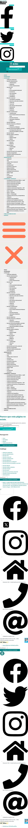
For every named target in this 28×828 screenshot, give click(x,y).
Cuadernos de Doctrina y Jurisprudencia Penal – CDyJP (16, 190)
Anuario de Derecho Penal (12, 184)
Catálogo (7, 78)
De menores (12, 91)
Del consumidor (13, 93)
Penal (11, 149)
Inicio (5, 75)
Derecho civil (10, 87)
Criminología (12, 146)
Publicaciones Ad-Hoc (10, 213)
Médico (11, 139)
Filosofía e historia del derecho (14, 154)
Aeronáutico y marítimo (15, 99)
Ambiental (12, 84)
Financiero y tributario (15, 126)
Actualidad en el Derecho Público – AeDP (16, 180)
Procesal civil (10, 175)
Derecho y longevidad (12, 152)
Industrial (12, 108)
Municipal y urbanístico (15, 119)
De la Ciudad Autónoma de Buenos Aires (17, 115)
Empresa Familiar (10, 168)
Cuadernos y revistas (10, 178)
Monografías (7, 157)
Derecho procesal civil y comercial (14, 151)
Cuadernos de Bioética (12, 186)
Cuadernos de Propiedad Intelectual (15, 200)
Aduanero (12, 125)
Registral (12, 143)
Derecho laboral (10, 133)
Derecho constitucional (12, 111)
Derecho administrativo (12, 81)
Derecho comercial (11, 98)
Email (1, 477)
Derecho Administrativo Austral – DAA (15, 201)
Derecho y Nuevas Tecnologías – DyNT (15, 203)
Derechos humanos (14, 117)
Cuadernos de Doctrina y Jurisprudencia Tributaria (16, 196)
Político (11, 120)
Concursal (12, 104)
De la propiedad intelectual (16, 90)
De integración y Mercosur (15, 130)
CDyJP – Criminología (11, 194)
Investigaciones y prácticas (13, 171)
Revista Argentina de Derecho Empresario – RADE (16, 205)
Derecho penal (10, 145)
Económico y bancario (12, 166)
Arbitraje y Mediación (12, 79)
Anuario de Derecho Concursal (13, 181)
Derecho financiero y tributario (14, 123)
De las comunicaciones (15, 85)
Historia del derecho (11, 169)
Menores (11, 148)
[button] (14, 242)
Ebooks (6, 215)
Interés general (10, 155)
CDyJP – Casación (11, 192)
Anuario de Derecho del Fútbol (14, 183)
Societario (12, 110)
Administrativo (13, 82)
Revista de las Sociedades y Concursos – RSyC (15, 211)
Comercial (12, 102)
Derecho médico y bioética (13, 134)
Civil (10, 88)
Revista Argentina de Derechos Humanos (16, 207)
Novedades (7, 76)
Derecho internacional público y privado (16, 128)
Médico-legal (10, 172)
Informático (12, 94)
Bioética (11, 136)
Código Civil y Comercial (12, 162)
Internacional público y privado (16, 131)
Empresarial (12, 107)
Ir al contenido (3, 0)
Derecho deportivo (11, 122)
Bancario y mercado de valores (16, 101)
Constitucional (13, 113)
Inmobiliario (12, 96)
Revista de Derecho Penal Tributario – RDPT (16, 209)
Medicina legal (13, 137)
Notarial (11, 142)
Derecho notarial (10, 140)
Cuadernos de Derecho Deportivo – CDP (16, 187)
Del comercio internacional (16, 105)
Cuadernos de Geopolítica (12, 198)
